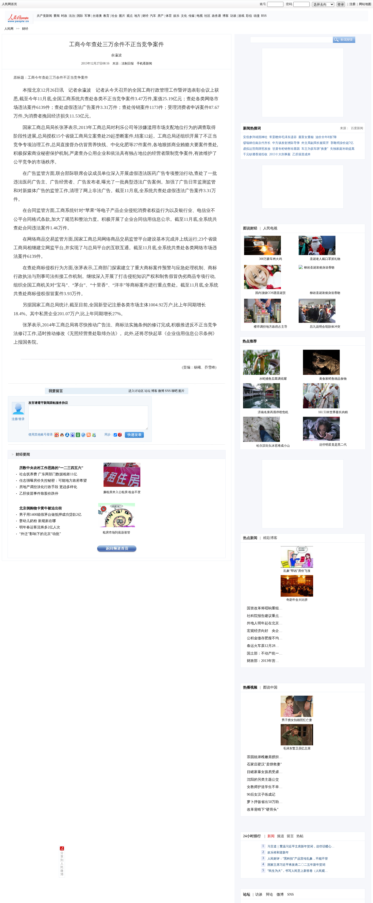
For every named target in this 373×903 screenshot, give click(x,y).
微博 (161, 391)
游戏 (241, 16)
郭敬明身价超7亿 (342, 143)
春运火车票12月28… (263, 646)
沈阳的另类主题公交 (263, 779)
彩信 (249, 16)
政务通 (216, 16)
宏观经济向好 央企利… (266, 631)
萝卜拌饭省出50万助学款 (266, 802)
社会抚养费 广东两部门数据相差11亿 (48, 474)
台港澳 (97, 16)
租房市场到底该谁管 (116, 532)
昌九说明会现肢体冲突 (325, 326)
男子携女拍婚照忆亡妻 (297, 720)
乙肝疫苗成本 (301, 154)
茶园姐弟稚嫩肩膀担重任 (266, 757)
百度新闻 (357, 128)
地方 (137, 16)
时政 (64, 16)
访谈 (233, 16)
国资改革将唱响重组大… (266, 608)
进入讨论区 (136, 391)
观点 (130, 16)
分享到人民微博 (61, 863)
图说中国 (270, 687)
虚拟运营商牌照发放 (256, 148)
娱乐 (176, 16)
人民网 (8, 28)
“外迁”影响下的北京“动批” (40, 534)
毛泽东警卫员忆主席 (297, 748)
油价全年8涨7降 (326, 137)
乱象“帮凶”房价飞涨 (296, 571)
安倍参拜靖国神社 (255, 137)
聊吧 (175, 391)
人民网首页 (9, 4)
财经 (145, 16)
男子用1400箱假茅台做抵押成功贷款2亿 (50, 514)
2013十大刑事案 (280, 154)
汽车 (153, 16)
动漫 (256, 16)
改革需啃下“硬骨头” (262, 809)
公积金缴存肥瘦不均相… (266, 638)
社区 (207, 16)
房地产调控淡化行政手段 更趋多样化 (48, 487)
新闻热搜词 (252, 128)
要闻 (57, 16)
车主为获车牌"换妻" (314, 148)
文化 (184, 16)
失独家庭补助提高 (342, 148)
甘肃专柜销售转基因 (286, 148)
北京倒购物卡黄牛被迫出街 (40, 508)
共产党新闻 (44, 16)
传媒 (192, 16)
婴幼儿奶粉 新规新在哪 (37, 521)
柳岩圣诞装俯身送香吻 (325, 293)
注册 (352, 4)
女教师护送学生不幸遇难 (266, 787)
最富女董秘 (306, 137)
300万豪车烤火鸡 (270, 259)
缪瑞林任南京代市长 (256, 143)
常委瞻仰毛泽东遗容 (283, 137)
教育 (106, 16)
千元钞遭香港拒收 (255, 154)
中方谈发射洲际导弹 (286, 143)
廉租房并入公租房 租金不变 (122, 492)
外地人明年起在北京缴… (266, 623)
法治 (72, 16)
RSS (264, 16)
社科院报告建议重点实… (266, 616)
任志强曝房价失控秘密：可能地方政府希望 (53, 480)
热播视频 (250, 687)
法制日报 (128, 63)
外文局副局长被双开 (315, 143)
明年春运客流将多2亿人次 (39, 527)
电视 (200, 16)
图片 (122, 16)
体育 (169, 16)
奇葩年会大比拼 (297, 599)
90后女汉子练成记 (261, 794)
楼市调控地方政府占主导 (270, 326)
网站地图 (365, 4)
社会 (114, 16)
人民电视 (270, 228)
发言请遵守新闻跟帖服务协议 (48, 403)
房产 (161, 16)
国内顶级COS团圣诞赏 (270, 293)
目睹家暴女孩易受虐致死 (266, 772)
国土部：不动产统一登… (266, 653)
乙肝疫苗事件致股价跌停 (38, 493)
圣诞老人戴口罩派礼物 (325, 259)
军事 (87, 16)
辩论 (269, 894)
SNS (168, 391)
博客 (226, 16)
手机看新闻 (144, 63)
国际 (80, 16)
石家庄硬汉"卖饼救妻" (264, 764)
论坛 (147, 391)
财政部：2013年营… (263, 661)
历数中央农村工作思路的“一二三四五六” (51, 468)
